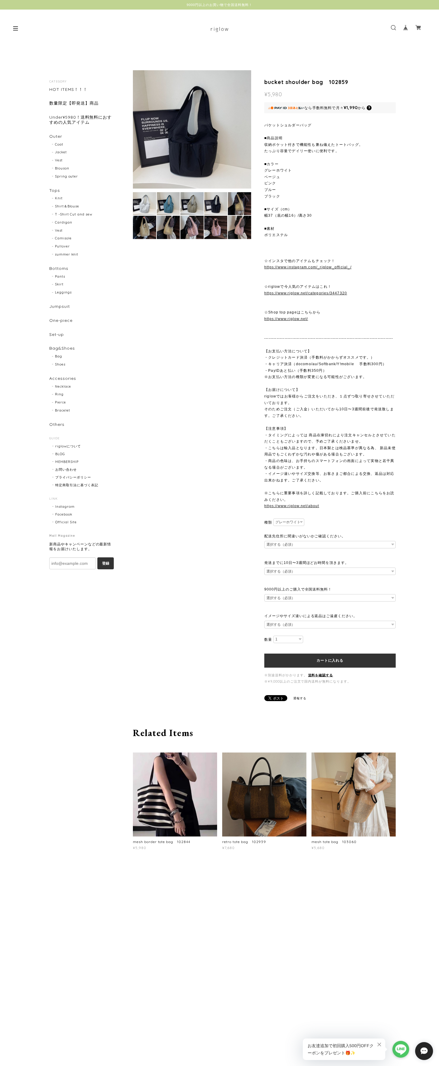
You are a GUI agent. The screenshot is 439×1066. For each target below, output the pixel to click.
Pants (60, 276)
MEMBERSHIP (67, 462)
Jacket (61, 152)
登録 (105, 563)
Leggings (63, 292)
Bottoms (58, 268)
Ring (59, 394)
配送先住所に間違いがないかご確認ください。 (305, 536)
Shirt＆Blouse (67, 206)
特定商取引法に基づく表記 (76, 485)
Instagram (65, 506)
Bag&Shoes (62, 348)
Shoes (60, 364)
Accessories (62, 378)
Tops (54, 190)
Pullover (62, 246)
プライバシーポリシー (73, 477)
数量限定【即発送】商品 (74, 103)
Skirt (59, 284)
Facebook (63, 514)
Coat (59, 144)
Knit (59, 198)
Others (57, 424)
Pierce (60, 402)
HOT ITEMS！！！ (68, 89)
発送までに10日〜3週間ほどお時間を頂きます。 (306, 563)
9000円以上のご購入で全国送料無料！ (298, 589)
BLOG (60, 454)
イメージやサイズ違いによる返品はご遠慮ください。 (310, 616)
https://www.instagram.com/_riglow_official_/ (307, 267)
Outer (55, 136)
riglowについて (68, 446)
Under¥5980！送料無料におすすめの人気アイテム (80, 120)
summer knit (67, 254)
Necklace (63, 386)
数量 (268, 639)
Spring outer (66, 176)
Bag (58, 356)
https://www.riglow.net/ (286, 319)
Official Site (65, 522)
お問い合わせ (66, 469)
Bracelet (62, 410)
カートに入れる (330, 660)
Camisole (63, 238)
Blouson (62, 168)
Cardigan (63, 222)
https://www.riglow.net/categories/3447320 (305, 293)
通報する (299, 698)
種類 (268, 522)
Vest (59, 160)
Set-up (56, 334)
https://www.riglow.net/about (291, 506)
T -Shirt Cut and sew (73, 214)
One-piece (61, 320)
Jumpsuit (59, 306)
